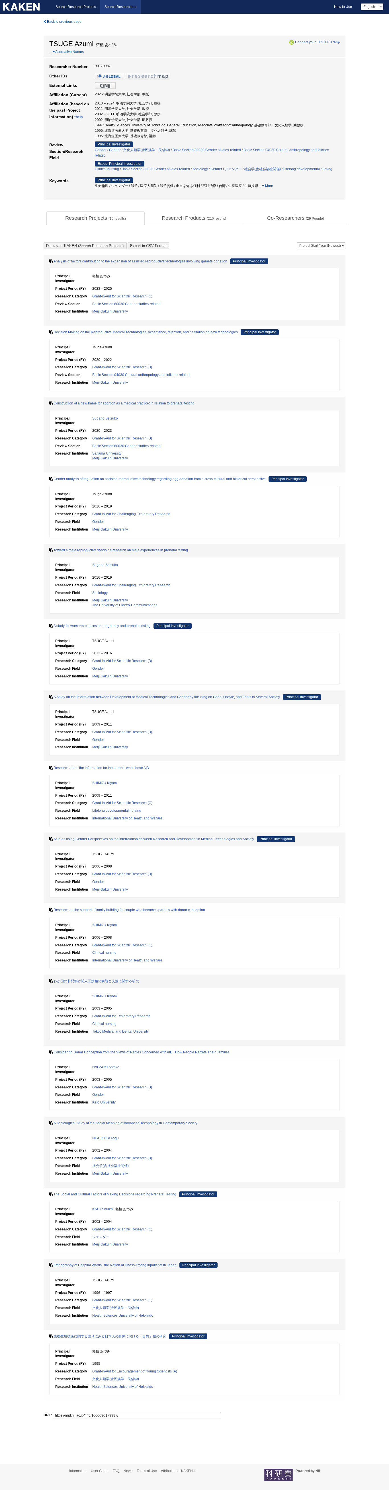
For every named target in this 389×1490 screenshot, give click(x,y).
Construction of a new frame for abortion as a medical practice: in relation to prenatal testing (124, 403)
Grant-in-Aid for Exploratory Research (121, 1016)
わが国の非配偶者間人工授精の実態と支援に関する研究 (96, 981)
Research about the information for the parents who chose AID (101, 768)
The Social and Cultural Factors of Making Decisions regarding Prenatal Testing (115, 1194)
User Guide (99, 1471)
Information (78, 1471)
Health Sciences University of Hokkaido (122, 1316)
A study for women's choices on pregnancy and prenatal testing (102, 626)
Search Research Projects (76, 7)
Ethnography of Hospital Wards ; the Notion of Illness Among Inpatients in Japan (115, 1265)
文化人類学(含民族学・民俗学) (146, 150)
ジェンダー (233, 169)
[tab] (95, 218)
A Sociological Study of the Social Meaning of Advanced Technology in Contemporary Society (125, 1123)
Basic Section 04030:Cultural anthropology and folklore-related (141, 375)
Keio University (104, 1102)
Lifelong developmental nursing (307, 169)
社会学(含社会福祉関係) (262, 169)
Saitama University (106, 453)
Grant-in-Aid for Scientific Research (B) (122, 367)
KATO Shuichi (103, 1209)
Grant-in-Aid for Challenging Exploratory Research (131, 514)
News (128, 1471)
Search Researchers (120, 7)
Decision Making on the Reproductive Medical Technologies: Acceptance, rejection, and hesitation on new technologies (146, 332)
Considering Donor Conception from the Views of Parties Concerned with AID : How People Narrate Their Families (142, 1052)
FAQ (116, 1471)
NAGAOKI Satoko (105, 1067)
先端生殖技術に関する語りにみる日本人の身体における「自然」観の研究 (110, 1336)
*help (336, 42)
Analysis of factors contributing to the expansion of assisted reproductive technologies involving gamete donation (140, 261)
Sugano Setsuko (105, 418)
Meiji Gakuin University (110, 311)
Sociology (200, 169)
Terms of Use (147, 1471)
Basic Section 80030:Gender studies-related (207, 150)
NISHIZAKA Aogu (105, 1138)
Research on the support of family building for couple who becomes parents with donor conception (129, 910)
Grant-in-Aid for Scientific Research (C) (122, 296)
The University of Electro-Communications (124, 605)
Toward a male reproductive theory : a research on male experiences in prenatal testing (121, 550)
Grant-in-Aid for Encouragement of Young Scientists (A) (134, 1371)
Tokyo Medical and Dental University (120, 1031)
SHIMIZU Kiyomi (105, 783)
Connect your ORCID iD (313, 42)
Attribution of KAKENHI (178, 1471)
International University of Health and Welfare (127, 818)
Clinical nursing (107, 169)
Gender (101, 150)
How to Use (343, 7)
